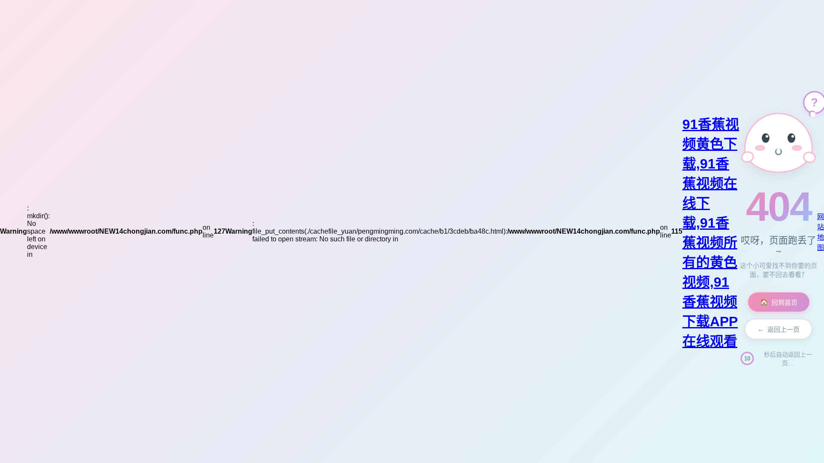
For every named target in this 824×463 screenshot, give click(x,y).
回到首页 (778, 302)
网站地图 (820, 232)
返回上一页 (778, 329)
